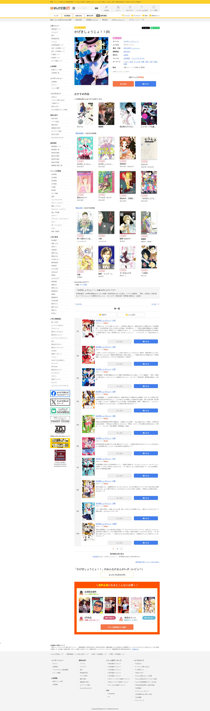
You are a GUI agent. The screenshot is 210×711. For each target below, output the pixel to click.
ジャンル (127, 15)
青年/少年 (90, 16)
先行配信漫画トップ (57, 45)
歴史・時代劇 (55, 212)
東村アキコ (54, 304)
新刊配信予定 (55, 38)
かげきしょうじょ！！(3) (105, 369)
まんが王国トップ (57, 654)
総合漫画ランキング (115, 663)
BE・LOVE (54, 322)
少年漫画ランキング (115, 676)
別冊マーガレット (56, 354)
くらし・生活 (128, 62)
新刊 (146, 15)
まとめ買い (132, 315)
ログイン (54, 85)
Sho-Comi (54, 366)
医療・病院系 (55, 231)
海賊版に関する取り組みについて (60, 436)
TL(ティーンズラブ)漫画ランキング (119, 679)
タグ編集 (84, 285)
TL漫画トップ (55, 54)
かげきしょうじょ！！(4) (105, 392)
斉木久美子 (132, 48)
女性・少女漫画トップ (58, 48)
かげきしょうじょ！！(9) (105, 503)
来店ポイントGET (56, 69)
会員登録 (54, 82)
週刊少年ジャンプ (56, 335)
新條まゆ (54, 285)
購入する (146, 84)
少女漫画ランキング (115, 670)
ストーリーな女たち (57, 325)
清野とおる (54, 288)
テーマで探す (55, 121)
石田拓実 (54, 250)
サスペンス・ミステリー (58, 209)
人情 (151, 62)
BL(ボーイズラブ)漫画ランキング (118, 682)
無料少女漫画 (55, 156)
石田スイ (54, 246)
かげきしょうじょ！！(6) (105, 438)
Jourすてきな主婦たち (58, 360)
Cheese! (53, 351)
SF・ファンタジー (56, 225)
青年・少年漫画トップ (58, 51)
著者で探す (54, 125)
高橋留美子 (54, 297)
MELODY (79, 208)
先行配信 (67, 16)
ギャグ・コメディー (57, 203)
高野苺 (53, 294)
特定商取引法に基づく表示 (144, 694)
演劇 (77, 285)
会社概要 (138, 697)
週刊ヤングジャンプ (57, 347)
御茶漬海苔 (54, 262)
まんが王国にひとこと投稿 (59, 109)
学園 (142, 62)
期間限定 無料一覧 (56, 165)
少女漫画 (54, 177)
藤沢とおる (54, 307)
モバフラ (54, 382)
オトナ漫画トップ (56, 61)
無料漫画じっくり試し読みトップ (77, 654)
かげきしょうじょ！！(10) (106, 524)
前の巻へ (79, 304)
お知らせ (54, 97)
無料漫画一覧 (55, 149)
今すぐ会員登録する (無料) (117, 627)
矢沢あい (54, 313)
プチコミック (55, 328)
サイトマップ (140, 700)
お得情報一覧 (55, 73)
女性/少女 (78, 16)
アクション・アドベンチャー (59, 219)
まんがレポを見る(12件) (117, 575)
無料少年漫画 (55, 162)
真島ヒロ (54, 310)
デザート (54, 376)
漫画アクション (56, 379)
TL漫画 (53, 187)
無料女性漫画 (55, 153)
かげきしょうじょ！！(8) (105, 481)
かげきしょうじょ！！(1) (105, 320)
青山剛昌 (54, 240)
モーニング (54, 363)
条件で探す (54, 118)
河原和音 (54, 265)
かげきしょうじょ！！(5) (105, 416)
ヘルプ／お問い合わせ (58, 100)
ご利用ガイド (55, 103)
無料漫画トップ (56, 29)
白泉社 (126, 55)
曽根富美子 (54, 291)
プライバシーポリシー (142, 691)
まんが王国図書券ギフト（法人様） (146, 682)
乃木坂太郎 (54, 300)
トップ (56, 16)
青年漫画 (54, 180)
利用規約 (138, 688)
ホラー (53, 222)
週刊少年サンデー (56, 370)
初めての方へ (55, 106)
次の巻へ (154, 304)
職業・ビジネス (56, 206)
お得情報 (55, 684)
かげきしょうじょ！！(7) (105, 459)
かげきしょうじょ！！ (131, 41)
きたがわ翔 (54, 269)
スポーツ (54, 215)
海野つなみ (54, 253)
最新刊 (104, 315)
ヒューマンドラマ (56, 199)
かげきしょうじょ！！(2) (105, 347)
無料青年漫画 (55, 159)
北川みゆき (54, 272)
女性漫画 (54, 174)
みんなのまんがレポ (57, 137)
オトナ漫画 (54, 193)
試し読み (123, 84)
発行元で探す (55, 134)
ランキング (137, 15)
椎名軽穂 (54, 281)
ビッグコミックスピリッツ (59, 338)
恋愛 (52, 196)
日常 (146, 62)
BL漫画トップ (55, 57)
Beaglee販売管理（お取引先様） (146, 685)
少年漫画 (54, 184)
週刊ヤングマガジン (57, 331)
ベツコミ (54, 357)
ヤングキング (55, 373)
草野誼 (53, 275)
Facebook (112, 693)
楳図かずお (54, 256)
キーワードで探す (56, 131)
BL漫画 (53, 190)
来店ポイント (156, 15)
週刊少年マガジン (56, 344)
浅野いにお (54, 243)
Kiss (52, 341)
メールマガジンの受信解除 (60, 670)
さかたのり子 (55, 278)
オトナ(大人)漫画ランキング (117, 685)
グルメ (53, 228)
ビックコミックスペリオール (59, 385)
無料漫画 (103, 16)
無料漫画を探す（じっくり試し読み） (148, 562)
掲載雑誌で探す (56, 128)
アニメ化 (137, 62)
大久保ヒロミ (55, 259)
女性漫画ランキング (115, 666)
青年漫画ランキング (115, 673)
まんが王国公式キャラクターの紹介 (146, 679)
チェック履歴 (55, 88)
